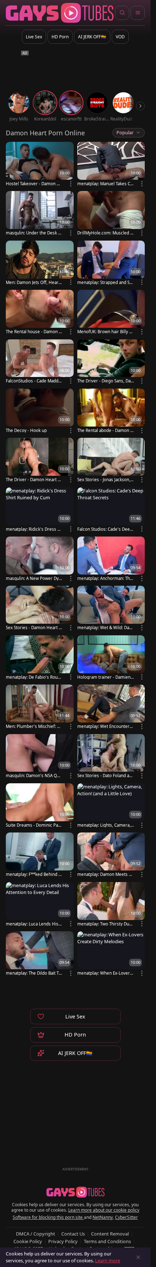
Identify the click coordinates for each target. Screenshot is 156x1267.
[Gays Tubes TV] (75, 1192)
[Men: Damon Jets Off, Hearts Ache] (40, 263)
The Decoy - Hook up (26, 430)
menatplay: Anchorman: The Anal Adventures (104, 578)
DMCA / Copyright (35, 1233)
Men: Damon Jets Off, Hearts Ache (34, 282)
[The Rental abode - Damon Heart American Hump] (111, 411)
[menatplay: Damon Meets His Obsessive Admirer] (111, 855)
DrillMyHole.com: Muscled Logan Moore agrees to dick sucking (105, 232)
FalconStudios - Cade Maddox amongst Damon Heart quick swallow (33, 380)
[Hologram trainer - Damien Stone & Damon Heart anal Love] (111, 658)
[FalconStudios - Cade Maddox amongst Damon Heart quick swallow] (40, 362)
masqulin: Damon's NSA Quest (34, 775)
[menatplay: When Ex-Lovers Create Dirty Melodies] (111, 954)
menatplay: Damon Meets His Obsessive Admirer (105, 874)
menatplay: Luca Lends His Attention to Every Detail (34, 923)
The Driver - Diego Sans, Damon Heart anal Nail (104, 380)
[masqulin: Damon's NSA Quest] (40, 757)
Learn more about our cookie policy (103, 1210)
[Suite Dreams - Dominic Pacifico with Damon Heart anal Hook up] (40, 806)
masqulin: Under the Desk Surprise (33, 232)
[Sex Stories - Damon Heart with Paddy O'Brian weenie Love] (40, 608)
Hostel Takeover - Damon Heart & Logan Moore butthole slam (34, 183)
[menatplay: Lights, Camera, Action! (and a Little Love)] (111, 806)
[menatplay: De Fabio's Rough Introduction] (40, 658)
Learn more (107, 1260)
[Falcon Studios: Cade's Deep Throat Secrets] (111, 510)
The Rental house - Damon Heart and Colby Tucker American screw (34, 331)
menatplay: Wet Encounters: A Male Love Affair (105, 726)
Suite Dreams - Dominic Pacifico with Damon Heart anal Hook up (33, 825)
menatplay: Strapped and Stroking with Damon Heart (105, 282)
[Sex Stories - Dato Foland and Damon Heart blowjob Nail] (111, 757)
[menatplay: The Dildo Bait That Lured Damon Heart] (40, 954)
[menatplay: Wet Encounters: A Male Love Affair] (111, 707)
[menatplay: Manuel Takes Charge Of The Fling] (111, 164)
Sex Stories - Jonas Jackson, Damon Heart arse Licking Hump (105, 479)
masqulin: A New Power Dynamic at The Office (33, 578)
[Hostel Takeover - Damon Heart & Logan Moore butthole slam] (40, 164)
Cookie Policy (27, 1241)
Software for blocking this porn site (48, 1217)
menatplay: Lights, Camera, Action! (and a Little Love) (104, 825)
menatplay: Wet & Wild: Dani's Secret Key (104, 627)
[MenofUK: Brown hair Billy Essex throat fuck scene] (111, 312)
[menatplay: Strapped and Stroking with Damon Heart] (111, 263)
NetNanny (103, 1217)
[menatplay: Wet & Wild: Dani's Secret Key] (111, 608)
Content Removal (110, 1233)
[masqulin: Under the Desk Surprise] (40, 214)
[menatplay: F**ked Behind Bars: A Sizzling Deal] (40, 855)
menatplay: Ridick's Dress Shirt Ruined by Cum (34, 529)
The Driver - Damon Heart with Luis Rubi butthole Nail (34, 479)
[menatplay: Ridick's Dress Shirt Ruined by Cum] (40, 510)
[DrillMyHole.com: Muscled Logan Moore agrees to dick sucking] (111, 214)
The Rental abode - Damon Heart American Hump (105, 430)
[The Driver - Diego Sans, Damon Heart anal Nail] (111, 362)
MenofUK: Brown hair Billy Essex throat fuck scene (105, 331)
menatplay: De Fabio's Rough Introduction (33, 677)
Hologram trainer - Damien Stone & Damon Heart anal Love (105, 677)
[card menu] (70, 183)
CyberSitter (126, 1217)
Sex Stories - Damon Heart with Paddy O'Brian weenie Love (34, 627)
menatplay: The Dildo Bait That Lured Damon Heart (33, 973)
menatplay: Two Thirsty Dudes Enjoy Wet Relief (104, 923)
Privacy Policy (63, 1241)
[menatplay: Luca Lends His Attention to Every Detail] (40, 905)
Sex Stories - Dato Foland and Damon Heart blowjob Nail (105, 775)
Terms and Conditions (107, 1241)
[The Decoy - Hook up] (40, 411)
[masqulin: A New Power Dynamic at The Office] (40, 559)
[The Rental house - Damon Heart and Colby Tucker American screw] (40, 312)
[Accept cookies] (138, 1257)
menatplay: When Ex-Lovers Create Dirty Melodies (104, 973)
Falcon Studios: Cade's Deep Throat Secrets (104, 529)
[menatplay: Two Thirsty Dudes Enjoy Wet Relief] (111, 905)
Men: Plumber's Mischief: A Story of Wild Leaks (32, 726)
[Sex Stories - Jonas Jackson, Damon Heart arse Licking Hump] (111, 460)
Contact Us (73, 1233)
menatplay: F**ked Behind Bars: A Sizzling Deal (33, 874)
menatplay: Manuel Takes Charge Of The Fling (105, 183)
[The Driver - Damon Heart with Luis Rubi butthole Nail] (40, 460)
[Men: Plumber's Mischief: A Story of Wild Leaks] (40, 707)
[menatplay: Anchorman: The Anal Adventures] (111, 559)
